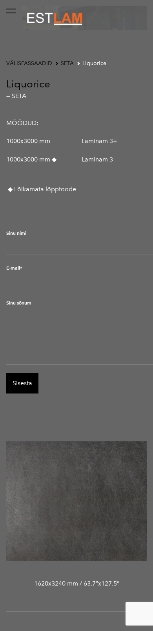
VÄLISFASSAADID (29, 63)
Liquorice (94, 63)
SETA (67, 63)
